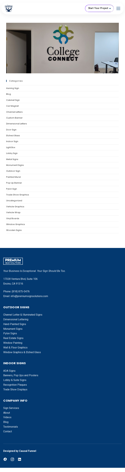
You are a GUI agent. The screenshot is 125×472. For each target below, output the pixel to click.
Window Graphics (15, 224)
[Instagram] (12, 459)
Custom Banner (14, 117)
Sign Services (11, 408)
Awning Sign (12, 88)
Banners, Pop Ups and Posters (20, 375)
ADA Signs (9, 370)
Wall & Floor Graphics (15, 347)
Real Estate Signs (13, 338)
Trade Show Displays (15, 389)
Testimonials (10, 426)
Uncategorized (14, 200)
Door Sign (11, 129)
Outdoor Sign (13, 171)
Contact (7, 431)
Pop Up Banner (14, 182)
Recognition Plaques (15, 384)
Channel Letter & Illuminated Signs (22, 314)
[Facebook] (5, 459)
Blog (8, 94)
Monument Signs (15, 165)
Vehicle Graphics (15, 206)
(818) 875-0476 (21, 291)
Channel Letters (14, 111)
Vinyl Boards (12, 218)
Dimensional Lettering (15, 319)
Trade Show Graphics (17, 194)
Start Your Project (98, 8)
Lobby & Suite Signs (14, 380)
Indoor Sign (12, 141)
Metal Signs (12, 159)
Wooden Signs (14, 230)
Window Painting (12, 342)
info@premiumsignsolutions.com (29, 296)
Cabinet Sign (13, 100)
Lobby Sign (12, 153)
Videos (7, 417)
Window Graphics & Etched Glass (22, 352)
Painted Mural (13, 177)
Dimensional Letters (16, 123)
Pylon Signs (10, 333)
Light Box (10, 147)
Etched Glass (13, 135)
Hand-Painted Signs (14, 324)
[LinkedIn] (19, 459)
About (6, 412)
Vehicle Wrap (13, 212)
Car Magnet (12, 105)
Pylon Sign (11, 188)
